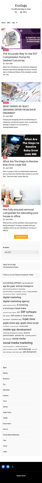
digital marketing (12, 297)
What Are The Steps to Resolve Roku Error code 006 (20, 163)
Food (5, 401)
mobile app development (17, 329)
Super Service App (9, 265)
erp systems (6, 319)
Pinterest (18, 275)
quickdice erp (19, 335)
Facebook (24, 275)
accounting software (12, 283)
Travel (5, 446)
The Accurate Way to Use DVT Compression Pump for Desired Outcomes (20, 57)
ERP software (28, 312)
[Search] (15, 12)
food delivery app (16, 319)
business (24, 291)
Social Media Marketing (11, 435)
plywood (27, 333)
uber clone (34, 349)
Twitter (31, 275)
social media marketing (18, 342)
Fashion (5, 396)
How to (6, 102)
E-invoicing (22, 305)
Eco (4, 384)
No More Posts (21, 236)
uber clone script (17, 352)
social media (19, 338)
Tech (5, 157)
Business (6, 379)
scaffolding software (30, 335)
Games (5, 407)
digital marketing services (9, 305)
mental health (23, 326)
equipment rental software (9, 312)
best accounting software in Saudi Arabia (14, 289)
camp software (32, 291)
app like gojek (9, 286)
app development (27, 283)
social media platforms (9, 346)
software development (21, 346)
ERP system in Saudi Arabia (22, 316)
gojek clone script (29, 323)
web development (29, 352)
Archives (6, 247)
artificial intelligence (24, 286)
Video (5, 452)
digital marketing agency (16, 301)
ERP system (6, 316)
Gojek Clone (7, 412)
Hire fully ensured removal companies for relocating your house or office (20, 213)
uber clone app (7, 352)
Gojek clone (28, 319)
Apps (5, 367)
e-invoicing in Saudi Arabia (14, 308)
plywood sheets (8, 335)
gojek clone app (11, 323)
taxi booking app (25, 349)
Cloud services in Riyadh (9, 294)
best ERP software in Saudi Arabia (12, 291)
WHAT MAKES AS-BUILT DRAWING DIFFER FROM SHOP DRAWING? (19, 110)
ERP (18, 312)
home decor (7, 424)
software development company (10, 349)
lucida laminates (14, 326)
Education (6, 390)
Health (6, 50)
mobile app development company (13, 333)
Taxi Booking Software (10, 267)
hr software (6, 326)
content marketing (21, 294)
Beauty (5, 373)
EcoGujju (21, 5)
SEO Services (7, 339)
